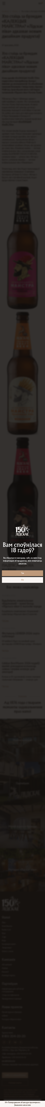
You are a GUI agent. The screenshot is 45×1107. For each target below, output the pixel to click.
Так (22, 573)
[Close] (42, 2)
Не (22, 580)
